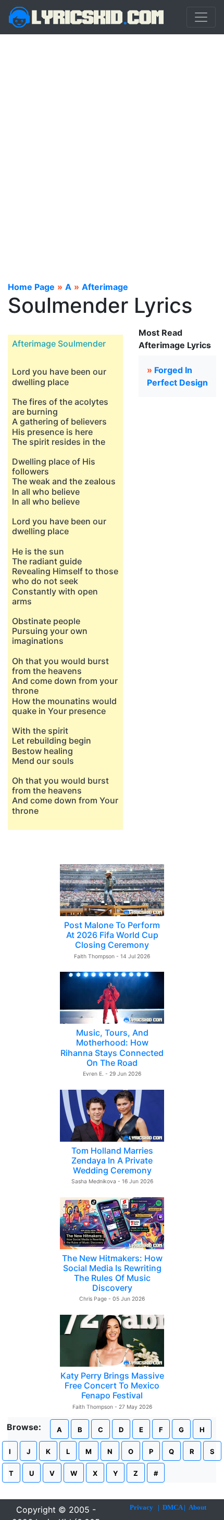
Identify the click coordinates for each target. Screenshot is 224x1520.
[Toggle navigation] (201, 17)
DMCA (172, 1507)
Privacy (141, 1507)
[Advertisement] (112, 151)
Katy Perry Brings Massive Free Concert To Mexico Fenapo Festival (112, 1385)
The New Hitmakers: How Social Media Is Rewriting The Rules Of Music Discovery (112, 1273)
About (197, 1507)
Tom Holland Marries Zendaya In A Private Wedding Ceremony (112, 1160)
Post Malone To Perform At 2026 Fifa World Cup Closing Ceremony (112, 935)
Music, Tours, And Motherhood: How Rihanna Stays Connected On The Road (112, 1047)
